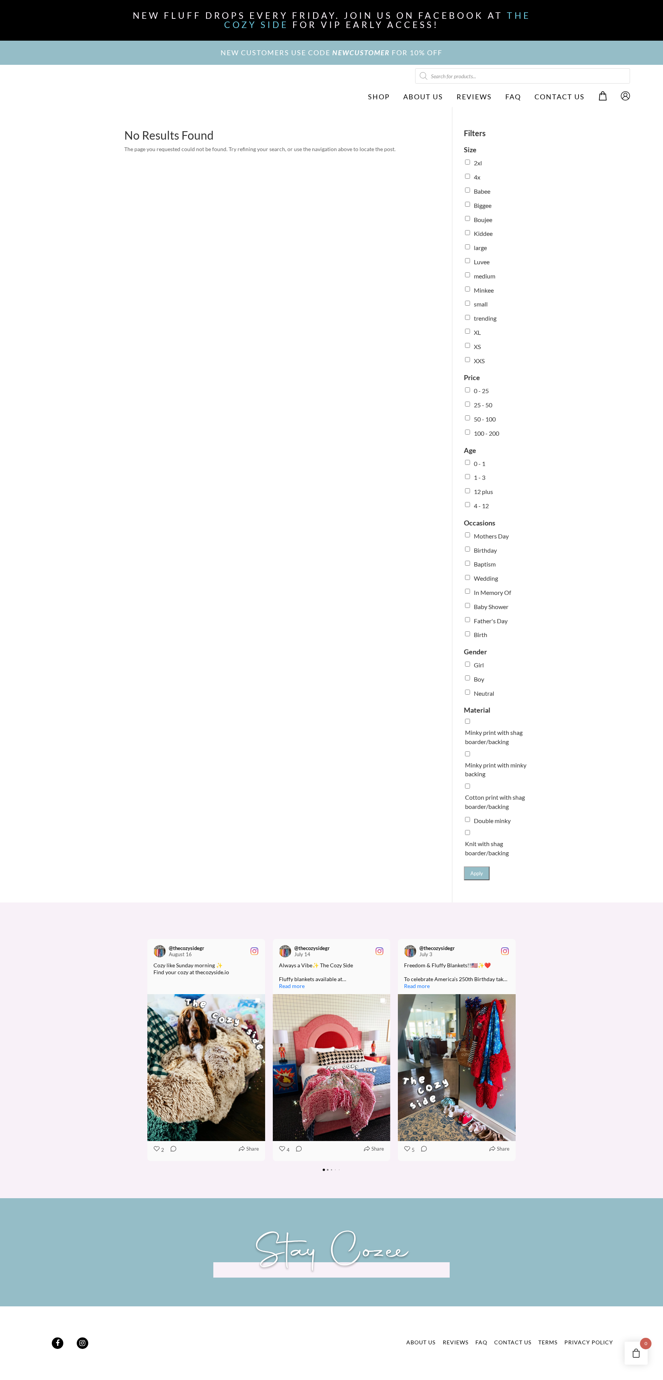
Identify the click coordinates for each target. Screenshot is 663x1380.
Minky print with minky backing (495, 769)
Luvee (482, 261)
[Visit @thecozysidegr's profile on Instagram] (159, 951)
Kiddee (483, 233)
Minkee (484, 290)
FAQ (513, 96)
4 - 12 (481, 505)
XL (477, 332)
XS (477, 346)
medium (484, 276)
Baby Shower (491, 606)
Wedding (486, 578)
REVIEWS (474, 96)
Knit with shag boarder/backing (487, 848)
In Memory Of (492, 592)
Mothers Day (491, 536)
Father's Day (491, 620)
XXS (479, 360)
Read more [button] (292, 986)
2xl (478, 162)
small (481, 304)
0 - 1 (479, 463)
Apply (476, 873)
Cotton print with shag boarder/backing (495, 802)
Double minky (492, 820)
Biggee (482, 205)
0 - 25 (481, 390)
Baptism (485, 564)
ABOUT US (423, 96)
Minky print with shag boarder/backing (494, 737)
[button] (147, 1050)
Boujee (483, 219)
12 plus (483, 491)
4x (477, 177)
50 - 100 (485, 419)
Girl (479, 665)
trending (485, 318)
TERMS (547, 1342)
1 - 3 (479, 477)
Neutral (484, 693)
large (480, 247)
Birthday (485, 550)
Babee (482, 191)
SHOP (379, 96)
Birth (480, 634)
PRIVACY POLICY (588, 1342)
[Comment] (171, 1150)
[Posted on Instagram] (254, 951)
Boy (479, 679)
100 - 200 (486, 433)
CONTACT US (559, 96)
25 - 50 (483, 404)
